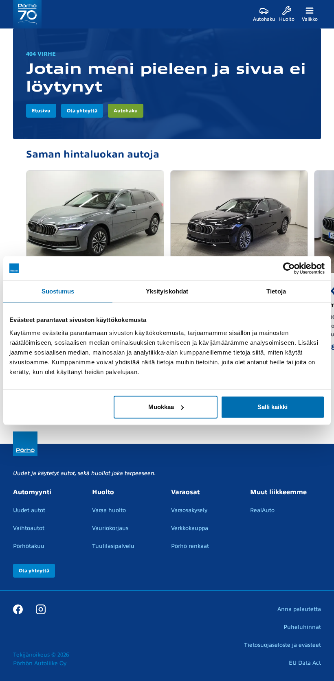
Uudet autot (29, 510)
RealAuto (262, 510)
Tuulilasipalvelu (113, 546)
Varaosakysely (189, 510)
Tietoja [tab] (276, 291)
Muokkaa (161, 406)
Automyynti (32, 492)
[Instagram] (41, 609)
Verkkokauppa (189, 528)
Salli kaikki (272, 406)
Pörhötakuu (28, 546)
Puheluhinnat (302, 627)
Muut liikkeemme (278, 492)
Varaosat (185, 492)
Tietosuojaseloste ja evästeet (282, 645)
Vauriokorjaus (110, 528)
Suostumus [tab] (58, 291)
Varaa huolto (109, 510)
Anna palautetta (299, 609)
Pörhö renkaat (190, 546)
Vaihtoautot (28, 528)
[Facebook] (18, 609)
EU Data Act (305, 663)
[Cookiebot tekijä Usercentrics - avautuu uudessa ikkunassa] (289, 268)
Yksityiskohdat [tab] (167, 291)
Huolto (103, 492)
